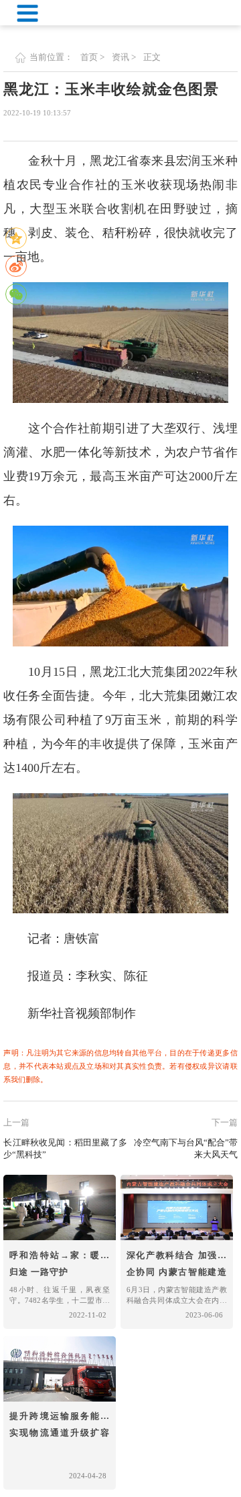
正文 (152, 57)
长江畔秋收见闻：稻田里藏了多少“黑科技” (65, 1148)
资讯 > (124, 57)
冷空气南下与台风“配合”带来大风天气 (186, 1148)
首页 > (92, 57)
